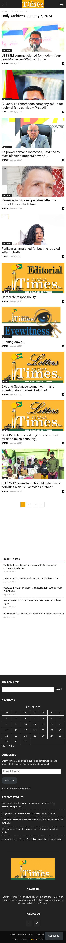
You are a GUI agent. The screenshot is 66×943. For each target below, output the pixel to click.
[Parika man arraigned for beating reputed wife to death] (33, 229)
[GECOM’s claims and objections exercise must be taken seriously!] (33, 415)
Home (12, 934)
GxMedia (34, 939)
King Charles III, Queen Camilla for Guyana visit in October (30, 578)
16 (16, 730)
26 (43, 735)
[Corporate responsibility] (33, 278)
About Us (40, 934)
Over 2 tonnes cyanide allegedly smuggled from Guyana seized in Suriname (32, 589)
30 (16, 741)
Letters (5, 381)
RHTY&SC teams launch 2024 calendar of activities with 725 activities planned (31, 485)
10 (25, 724)
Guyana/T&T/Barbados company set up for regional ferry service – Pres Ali (32, 106)
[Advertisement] (25, 532)
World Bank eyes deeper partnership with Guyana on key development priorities (30, 566)
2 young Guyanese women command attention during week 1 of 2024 (28, 388)
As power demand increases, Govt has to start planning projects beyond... (31, 154)
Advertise (22, 934)
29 (6, 741)
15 (6, 730)
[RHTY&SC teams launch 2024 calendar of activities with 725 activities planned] (33, 464)
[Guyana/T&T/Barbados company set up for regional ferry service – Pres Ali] (33, 85)
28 (60, 735)
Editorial (5, 292)
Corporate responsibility (19, 297)
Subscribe (9, 780)
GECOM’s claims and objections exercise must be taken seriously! (30, 437)
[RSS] (37, 923)
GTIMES (5, 63)
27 (51, 735)
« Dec (4, 746)
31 (25, 741)
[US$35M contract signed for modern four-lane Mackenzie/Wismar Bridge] (33, 36)
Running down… (13, 342)
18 (35, 730)
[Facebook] (29, 923)
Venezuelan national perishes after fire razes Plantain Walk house (29, 202)
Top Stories (6, 50)
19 (43, 730)
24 (25, 735)
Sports (4, 478)
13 (51, 724)
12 (43, 724)
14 (60, 724)
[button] (61, 4)
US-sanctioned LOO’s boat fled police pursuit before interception (33, 614)
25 (35, 735)
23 (16, 735)
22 (6, 735)
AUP (31, 934)
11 (35, 724)
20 (51, 730)
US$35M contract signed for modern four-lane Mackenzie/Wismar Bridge (31, 57)
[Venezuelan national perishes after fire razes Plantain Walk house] (33, 181)
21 (60, 730)
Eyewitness (6, 337)
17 (25, 730)
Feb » (11, 746)
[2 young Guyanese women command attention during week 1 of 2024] (33, 367)
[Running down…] (33, 322)
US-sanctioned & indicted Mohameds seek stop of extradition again (32, 602)
